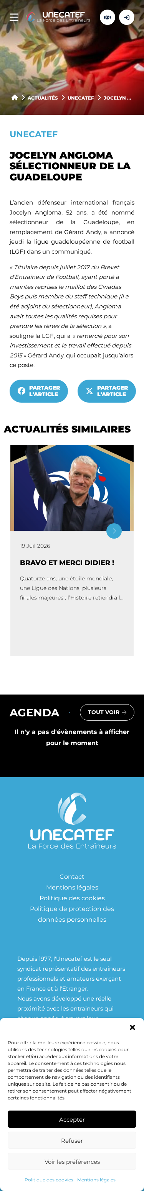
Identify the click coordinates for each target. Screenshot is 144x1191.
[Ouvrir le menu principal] (14, 17)
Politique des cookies (49, 1179)
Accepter (72, 1119)
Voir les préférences (72, 1161)
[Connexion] (126, 17)
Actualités (43, 98)
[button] (132, 1027)
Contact (72, 876)
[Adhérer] (107, 17)
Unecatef (81, 98)
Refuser (72, 1140)
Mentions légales (96, 1179)
